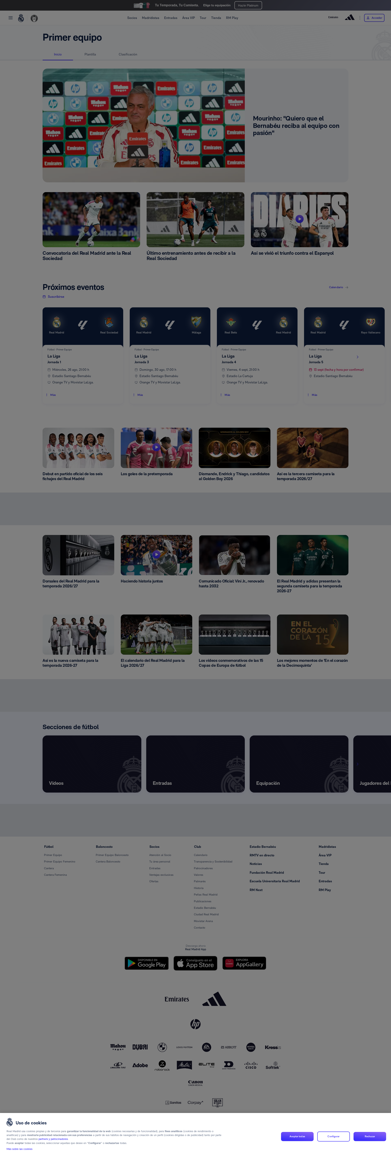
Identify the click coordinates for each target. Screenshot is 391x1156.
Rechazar (370, 1136)
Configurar (333, 1136)
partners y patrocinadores (53, 1139)
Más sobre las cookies (19, 1149)
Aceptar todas (297, 1136)
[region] (195, 1134)
